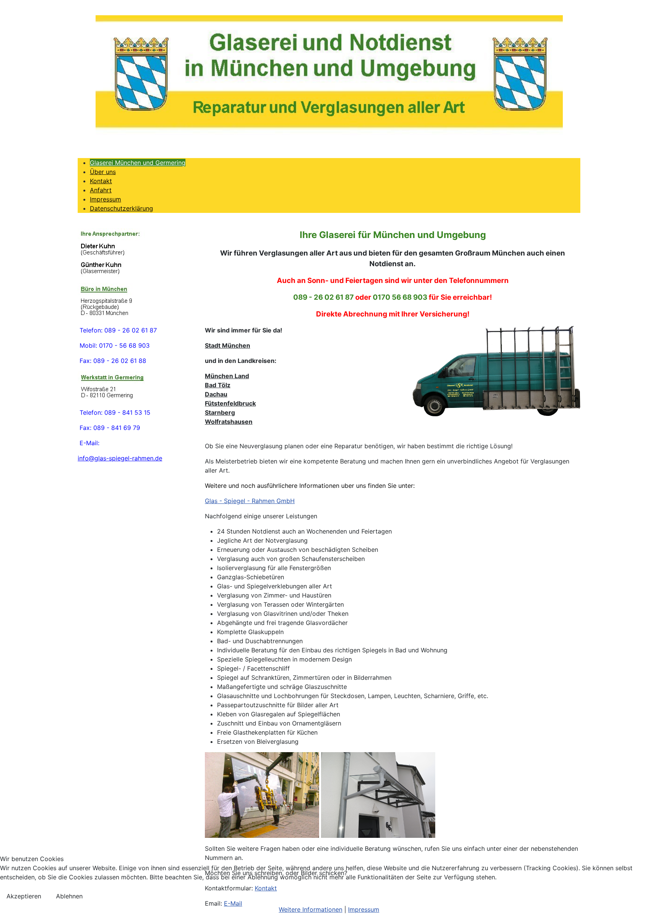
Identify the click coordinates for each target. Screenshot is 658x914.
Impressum (363, 909)
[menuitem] (137, 162)
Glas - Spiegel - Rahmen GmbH (250, 501)
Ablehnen (69, 896)
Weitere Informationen (310, 909)
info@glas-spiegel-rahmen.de (120, 458)
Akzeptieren (23, 896)
